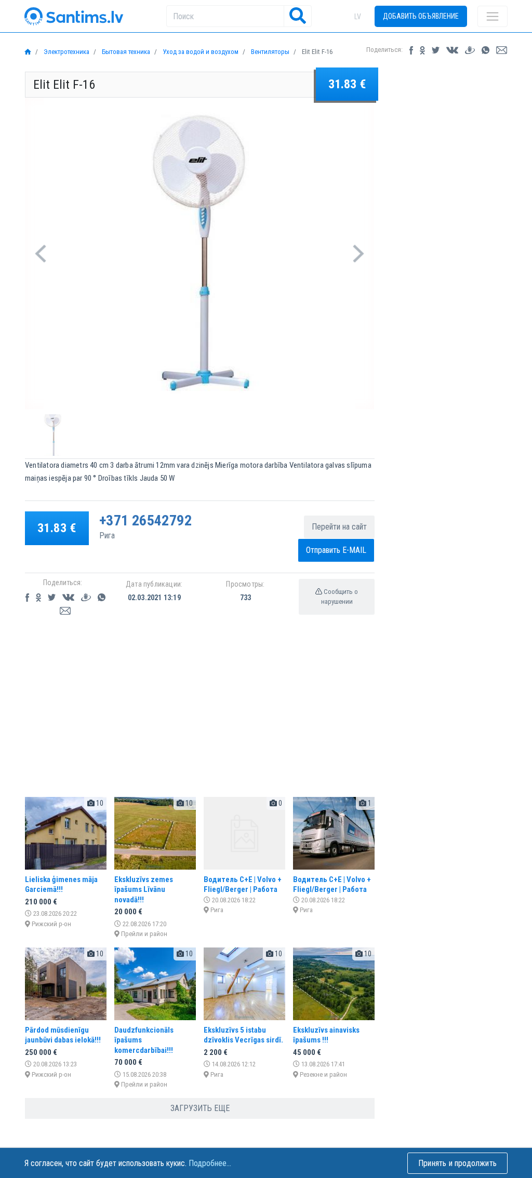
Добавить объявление (421, 16)
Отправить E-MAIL (336, 550)
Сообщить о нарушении (339, 597)
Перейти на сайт (339, 527)
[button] (40, 253)
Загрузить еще (200, 1108)
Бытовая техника (125, 52)
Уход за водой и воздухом (199, 52)
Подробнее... (210, 1163)
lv (357, 16)
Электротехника (65, 52)
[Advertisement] (200, 716)
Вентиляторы (269, 52)
